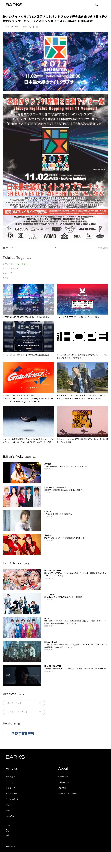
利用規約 (62, 788)
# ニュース (7, 273)
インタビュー (11, 793)
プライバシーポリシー (67, 793)
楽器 (8, 810)
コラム (8, 804)
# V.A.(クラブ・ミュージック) (15, 263)
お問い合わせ (63, 782)
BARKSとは (63, 776)
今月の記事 (10, 776)
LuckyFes (10, 816)
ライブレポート (12, 799)
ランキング (10, 788)
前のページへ (9, 247)
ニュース (9, 782)
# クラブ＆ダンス (10, 268)
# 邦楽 (6, 277)
